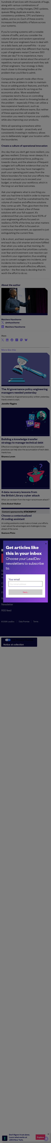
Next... (25, 592)
